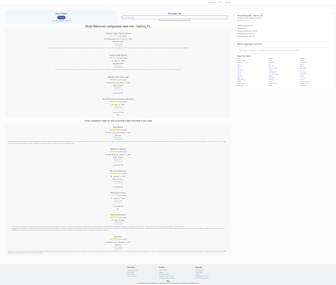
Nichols (239, 81)
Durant (302, 60)
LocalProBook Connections (202, 276)
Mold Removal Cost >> (243, 20)
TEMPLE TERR (303, 83)
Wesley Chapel (304, 62)
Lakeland (239, 76)
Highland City (240, 79)
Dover (270, 60)
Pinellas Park (303, 74)
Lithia (238, 64)
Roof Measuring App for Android (166, 278)
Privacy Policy (198, 272)
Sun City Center (273, 68)
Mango (302, 64)
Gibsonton (240, 62)
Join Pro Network (163, 270)
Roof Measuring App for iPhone (166, 276)
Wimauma (302, 72)
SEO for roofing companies (201, 278)
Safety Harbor (241, 83)
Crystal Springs (241, 60)
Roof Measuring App (164, 274)
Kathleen (302, 79)
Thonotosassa (272, 72)
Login (220, 2)
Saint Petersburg (273, 74)
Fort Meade (303, 78)
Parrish (270, 81)
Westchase (240, 85)
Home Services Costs (132, 270)
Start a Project (212, 2)
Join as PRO (227, 2)
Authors (197, 274)
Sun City (302, 70)
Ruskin (239, 68)
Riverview (302, 66)
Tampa (239, 74)
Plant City (271, 66)
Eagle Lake (240, 78)
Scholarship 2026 (199, 270)
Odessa (239, 66)
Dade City (302, 58)
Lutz (270, 64)
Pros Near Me (130, 272)
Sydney (239, 72)
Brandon (271, 58)
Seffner (270, 70)
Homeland (271, 79)
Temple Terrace (273, 83)
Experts (161, 272)
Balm (238, 58)
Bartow (270, 76)
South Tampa (303, 85)
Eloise (270, 85)
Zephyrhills (271, 62)
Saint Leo (239, 70)
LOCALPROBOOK (114, 2)
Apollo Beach (303, 68)
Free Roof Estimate (132, 276)
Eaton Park (271, 78)
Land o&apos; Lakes (305, 81)
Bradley (302, 76)
